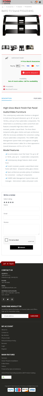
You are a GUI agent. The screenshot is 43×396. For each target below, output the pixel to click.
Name (6, 205)
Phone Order (6, 338)
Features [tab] (37, 98)
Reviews (4, 343)
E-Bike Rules (5, 363)
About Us (4, 330)
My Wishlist (5, 335)
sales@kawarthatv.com (9, 288)
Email (5, 214)
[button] (31, 2)
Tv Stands (19, 7)
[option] (21, 28)
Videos (4, 366)
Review (6, 222)
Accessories (9, 7)
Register (4, 349)
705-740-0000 (6, 282)
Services (4, 358)
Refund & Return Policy (9, 341)
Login (3, 346)
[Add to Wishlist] (40, 16)
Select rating (8, 199)
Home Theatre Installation (10, 361)
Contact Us (5, 332)
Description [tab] (7, 98)
